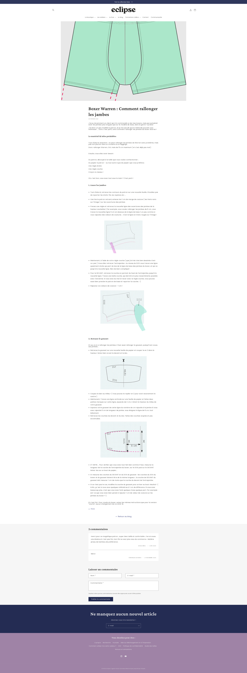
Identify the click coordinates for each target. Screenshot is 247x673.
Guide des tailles (151, 646)
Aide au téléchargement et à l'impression (136, 643)
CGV (119, 646)
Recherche (107, 643)
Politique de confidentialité (133, 646)
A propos (98, 643)
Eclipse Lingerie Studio (112, 668)
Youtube (116, 643)
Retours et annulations (123, 649)
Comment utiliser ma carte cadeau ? (102, 646)
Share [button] (93, 509)
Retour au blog (124, 516)
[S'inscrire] (139, 625)
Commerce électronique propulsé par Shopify (132, 668)
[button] (53, 10)
